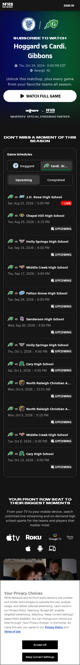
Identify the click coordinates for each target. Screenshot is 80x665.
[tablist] (40, 165)
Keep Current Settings (40, 657)
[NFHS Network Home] (8, 5)
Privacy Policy (54, 627)
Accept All (39, 645)
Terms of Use (12, 631)
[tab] (24, 165)
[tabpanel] (40, 331)
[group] (40, 180)
